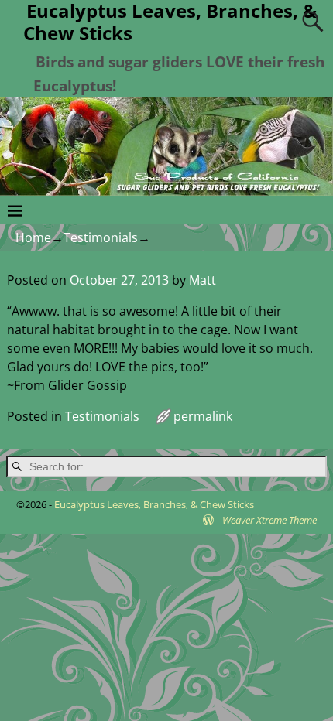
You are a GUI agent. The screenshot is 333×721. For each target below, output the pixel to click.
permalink (202, 416)
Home (33, 237)
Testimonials (101, 237)
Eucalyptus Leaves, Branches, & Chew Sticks (154, 504)
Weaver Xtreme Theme (269, 520)
